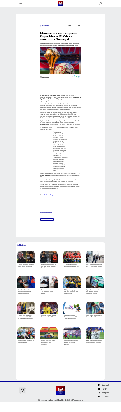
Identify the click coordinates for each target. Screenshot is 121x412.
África (47, 219)
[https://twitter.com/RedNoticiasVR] (99, 390)
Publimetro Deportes (50, 195)
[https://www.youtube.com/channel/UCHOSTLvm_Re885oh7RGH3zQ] (99, 397)
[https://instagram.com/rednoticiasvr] (99, 393)
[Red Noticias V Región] (20, 3)
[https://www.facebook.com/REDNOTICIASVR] (99, 385)
